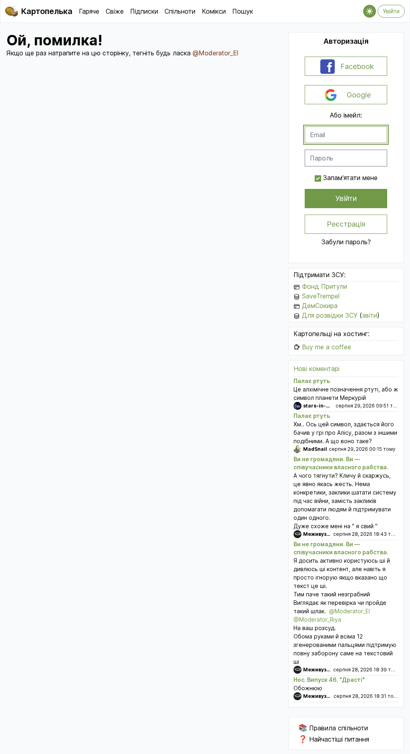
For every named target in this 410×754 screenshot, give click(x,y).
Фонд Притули (324, 286)
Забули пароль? (346, 242)
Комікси (214, 11)
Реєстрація (346, 224)
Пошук (242, 11)
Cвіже (115, 11)
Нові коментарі (316, 369)
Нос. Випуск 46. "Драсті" (329, 679)
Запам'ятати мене (350, 178)
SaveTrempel (321, 296)
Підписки (144, 11)
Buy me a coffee (326, 347)
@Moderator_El (215, 53)
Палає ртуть (311, 380)
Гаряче (89, 11)
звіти (369, 315)
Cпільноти (180, 11)
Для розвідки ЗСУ (330, 315)
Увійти (391, 11)
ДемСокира (320, 306)
